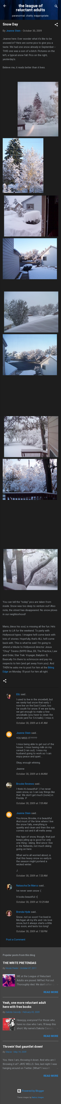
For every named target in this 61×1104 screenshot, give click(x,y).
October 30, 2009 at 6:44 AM (31, 773)
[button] (56, 25)
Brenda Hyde (23, 911)
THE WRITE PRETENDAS (19, 963)
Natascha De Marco (27, 885)
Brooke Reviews (25, 783)
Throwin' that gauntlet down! (23, 1046)
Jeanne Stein (23, 732)
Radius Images (38, 1097)
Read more (51, 992)
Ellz (18, 694)
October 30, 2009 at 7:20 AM (31, 875)
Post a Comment (15, 939)
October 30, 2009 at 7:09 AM (31, 803)
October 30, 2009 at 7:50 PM (31, 931)
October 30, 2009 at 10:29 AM (32, 902)
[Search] (56, 7)
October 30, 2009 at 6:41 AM (31, 723)
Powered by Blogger (32, 1090)
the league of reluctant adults (30, 7)
